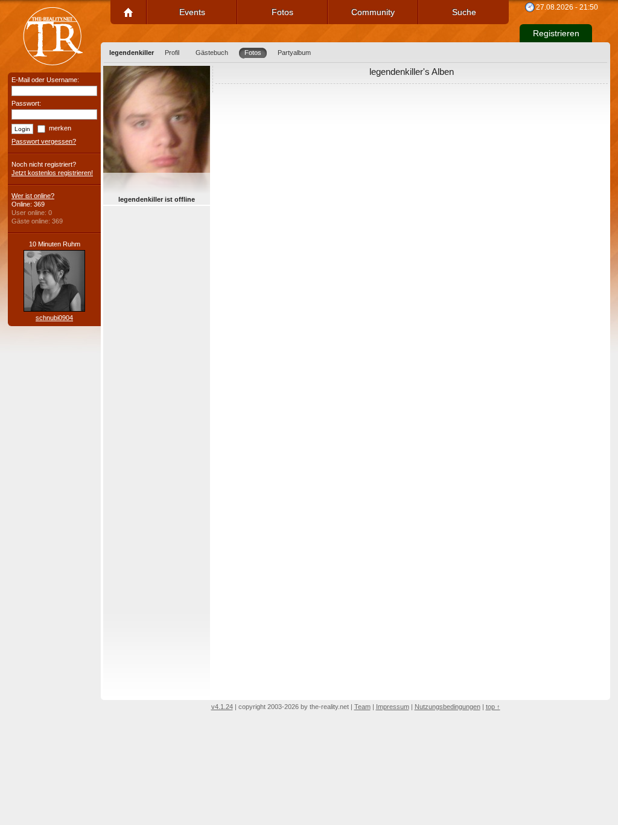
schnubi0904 (54, 317)
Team (362, 706)
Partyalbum (294, 52)
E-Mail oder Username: (45, 79)
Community (373, 12)
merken (60, 128)
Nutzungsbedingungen (447, 706)
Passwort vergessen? (43, 141)
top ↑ (493, 706)
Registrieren (556, 33)
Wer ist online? (32, 195)
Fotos (282, 12)
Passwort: (26, 103)
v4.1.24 (222, 706)
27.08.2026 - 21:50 (567, 7)
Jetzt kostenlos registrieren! (52, 172)
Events (192, 12)
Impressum (392, 706)
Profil (172, 52)
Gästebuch (212, 52)
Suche (464, 12)
